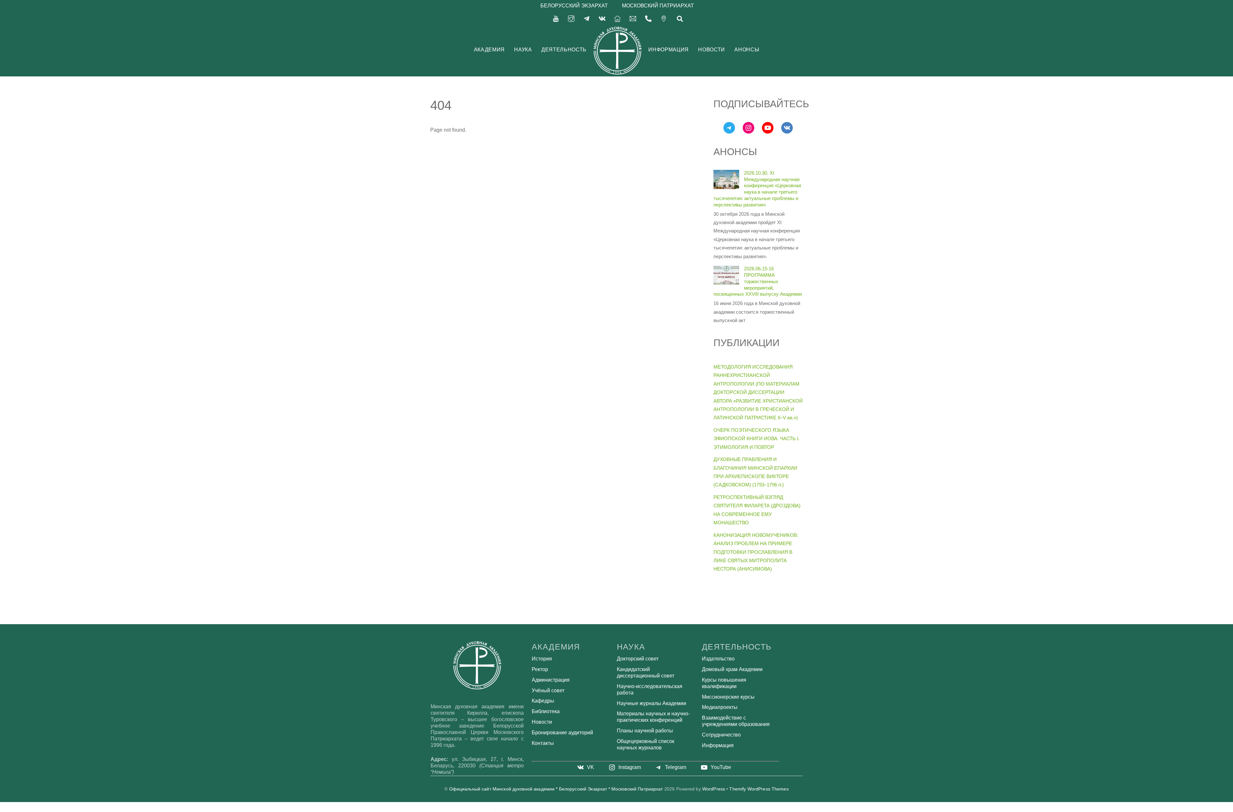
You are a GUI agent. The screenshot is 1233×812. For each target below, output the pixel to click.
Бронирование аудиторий (562, 732)
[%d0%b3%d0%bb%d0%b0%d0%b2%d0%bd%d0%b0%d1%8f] (617, 18)
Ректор (540, 669)
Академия (489, 49)
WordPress (713, 789)
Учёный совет (548, 690)
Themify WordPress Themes (758, 789)
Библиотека (546, 711)
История (542, 658)
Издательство (718, 658)
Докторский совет (638, 658)
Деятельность (564, 49)
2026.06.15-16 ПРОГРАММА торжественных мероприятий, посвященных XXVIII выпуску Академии (757, 281)
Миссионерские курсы (728, 697)
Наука (523, 49)
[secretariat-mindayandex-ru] (632, 18)
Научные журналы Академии (651, 703)
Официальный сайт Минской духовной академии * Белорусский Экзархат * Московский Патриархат (556, 789)
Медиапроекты (720, 707)
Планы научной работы (645, 730)
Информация (668, 49)
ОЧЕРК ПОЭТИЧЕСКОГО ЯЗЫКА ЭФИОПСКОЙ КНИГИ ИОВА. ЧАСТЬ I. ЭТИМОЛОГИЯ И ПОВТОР (756, 438)
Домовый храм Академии (732, 669)
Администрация (551, 680)
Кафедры (543, 700)
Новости (711, 49)
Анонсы (746, 49)
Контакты (543, 743)
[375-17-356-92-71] (648, 18)
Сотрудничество (721, 735)
